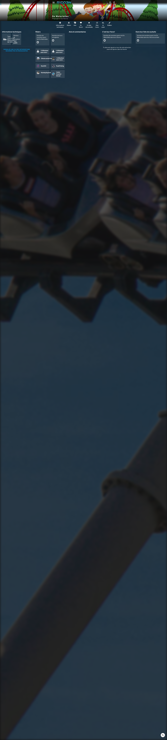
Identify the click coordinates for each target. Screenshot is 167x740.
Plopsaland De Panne (60, 19)
